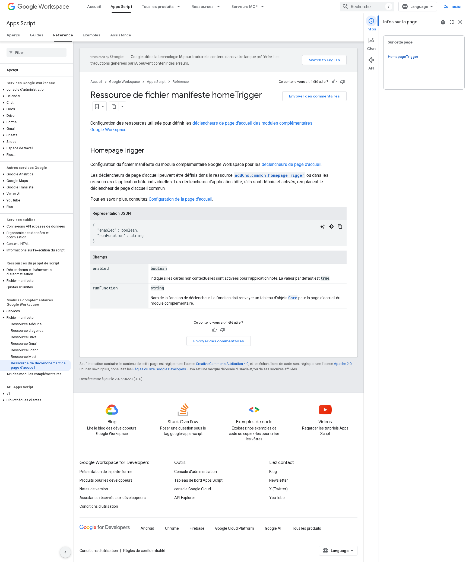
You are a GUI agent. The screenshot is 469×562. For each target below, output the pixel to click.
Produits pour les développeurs (106, 480)
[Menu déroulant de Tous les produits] (180, 6)
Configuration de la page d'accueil (180, 199)
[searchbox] (36, 52)
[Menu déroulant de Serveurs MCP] (264, 6)
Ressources (203, 6)
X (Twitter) (278, 489)
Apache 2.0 (342, 364)
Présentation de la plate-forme (106, 471)
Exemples (91, 35)
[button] (35, 89)
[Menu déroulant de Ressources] (220, 6)
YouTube (277, 497)
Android (147, 528)
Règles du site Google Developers (159, 369)
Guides (36, 35)
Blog (273, 471)
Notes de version (94, 489)
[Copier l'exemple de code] (340, 226)
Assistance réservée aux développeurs (113, 497)
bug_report (443, 22)
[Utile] (334, 82)
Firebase (197, 528)
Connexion (452, 6)
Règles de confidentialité (144, 550)
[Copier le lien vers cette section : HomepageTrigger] (149, 151)
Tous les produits (158, 6)
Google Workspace (124, 82)
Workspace (54, 6)
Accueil (94, 6)
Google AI (273, 528)
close (460, 22)
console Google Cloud (192, 489)
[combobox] (367, 6)
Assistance (120, 35)
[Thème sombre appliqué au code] (331, 226)
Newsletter (278, 480)
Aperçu (13, 35)
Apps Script (121, 6)
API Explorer (184, 497)
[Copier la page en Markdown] (114, 106)
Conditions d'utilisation (99, 506)
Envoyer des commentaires (314, 96)
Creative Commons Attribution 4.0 (222, 364)
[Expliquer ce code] (322, 226)
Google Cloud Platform (234, 528)
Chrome (172, 528)
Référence (63, 35)
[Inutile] (342, 82)
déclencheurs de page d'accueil (291, 164)
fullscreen (451, 22)
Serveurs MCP (245, 6)
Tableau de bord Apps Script (198, 480)
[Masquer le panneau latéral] (65, 552)
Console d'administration (195, 471)
